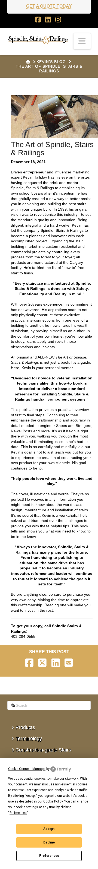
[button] (82, 41)
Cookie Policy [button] (53, 801)
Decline (49, 842)
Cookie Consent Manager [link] (26, 769)
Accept (49, 829)
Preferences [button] (18, 813)
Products (25, 727)
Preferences (49, 856)
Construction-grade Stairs (43, 750)
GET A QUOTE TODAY (49, 6)
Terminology (29, 738)
